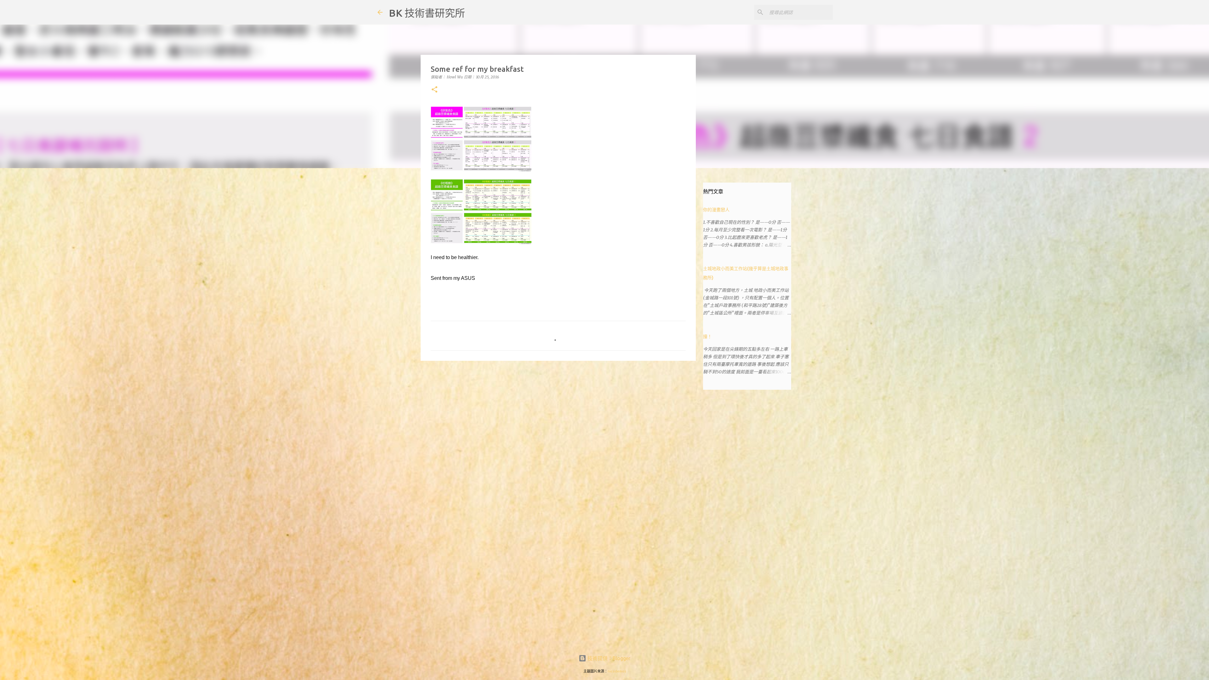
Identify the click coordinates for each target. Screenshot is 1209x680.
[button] (434, 90)
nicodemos (617, 671)
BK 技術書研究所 (427, 13)
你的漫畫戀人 (716, 209)
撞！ (707, 336)
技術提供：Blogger (608, 658)
